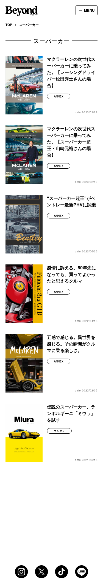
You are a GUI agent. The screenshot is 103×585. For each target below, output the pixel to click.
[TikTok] (61, 571)
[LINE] (81, 571)
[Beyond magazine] (21, 10)
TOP (8, 24)
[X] (41, 571)
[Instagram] (21, 571)
